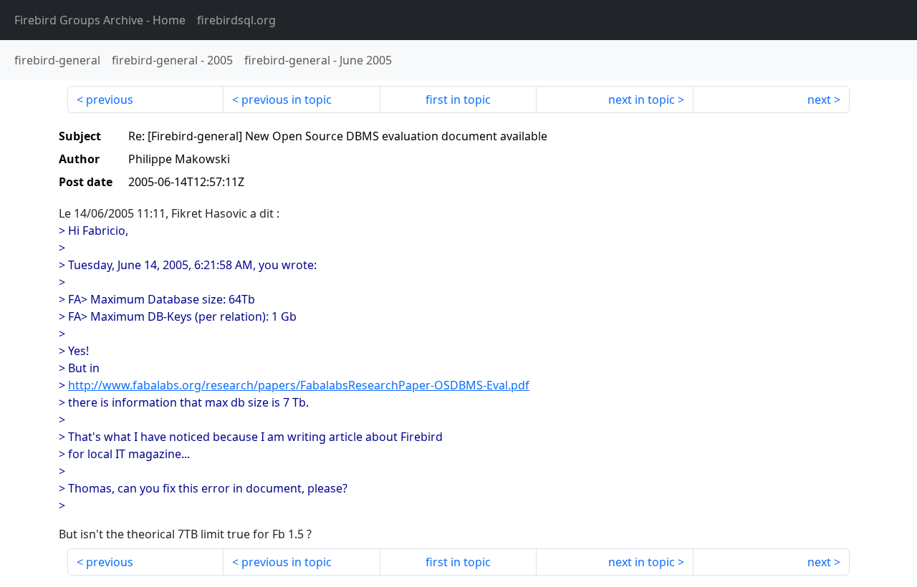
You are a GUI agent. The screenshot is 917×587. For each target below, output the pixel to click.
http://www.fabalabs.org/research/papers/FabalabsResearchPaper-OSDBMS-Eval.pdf (298, 385)
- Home (100, 20)
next (819, 99)
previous (109, 99)
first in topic (458, 99)
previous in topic (286, 99)
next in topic (641, 99)
